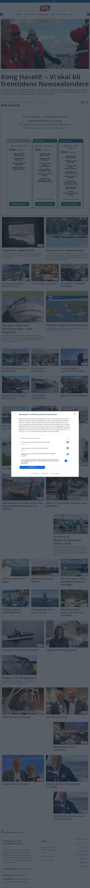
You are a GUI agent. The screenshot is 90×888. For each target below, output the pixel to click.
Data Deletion (35, 473)
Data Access (45, 473)
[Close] (75, 414)
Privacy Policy (55, 473)
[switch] (67, 442)
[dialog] (45, 444)
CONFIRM (32, 467)
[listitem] (45, 438)
